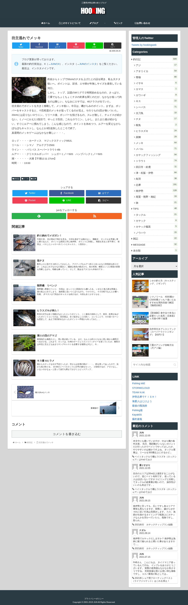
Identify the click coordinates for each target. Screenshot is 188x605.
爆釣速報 (137, 419)
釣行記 (16, 179)
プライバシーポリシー (94, 599)
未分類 (155, 250)
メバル (156, 148)
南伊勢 (156, 190)
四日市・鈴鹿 (156, 166)
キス (156, 101)
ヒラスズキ (156, 130)
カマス (156, 89)
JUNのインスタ (88, 64)
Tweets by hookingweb (143, 45)
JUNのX (55, 64)
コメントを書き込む (67, 434)
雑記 (155, 238)
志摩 (34, 179)
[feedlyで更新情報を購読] (39, 216)
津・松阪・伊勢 (156, 172)
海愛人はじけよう (142, 401)
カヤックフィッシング (156, 154)
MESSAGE (155, 244)
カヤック (156, 220)
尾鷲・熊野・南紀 (156, 196)
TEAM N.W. (138, 392)
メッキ (26, 179)
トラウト (156, 160)
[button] (174, 364)
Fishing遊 (137, 410)
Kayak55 (137, 414)
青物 (156, 77)
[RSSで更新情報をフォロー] (94, 216)
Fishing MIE (138, 383)
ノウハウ (156, 232)
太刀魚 (156, 113)
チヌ (156, 118)
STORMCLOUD (141, 388)
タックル (156, 214)
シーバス (156, 107)
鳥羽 (156, 178)
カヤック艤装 (156, 226)
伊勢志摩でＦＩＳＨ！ (144, 396)
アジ (156, 65)
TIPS (155, 208)
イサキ (156, 83)
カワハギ (156, 95)
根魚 (156, 125)
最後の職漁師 (139, 405)
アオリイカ (156, 71)
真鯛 (156, 137)
